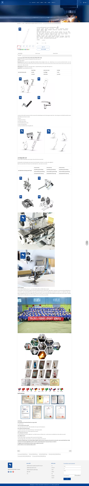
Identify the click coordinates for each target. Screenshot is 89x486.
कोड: (53, 53)
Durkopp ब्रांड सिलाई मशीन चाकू (22, 454)
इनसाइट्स (53, 475)
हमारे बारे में (33, 2)
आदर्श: (18, 53)
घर (30, 2)
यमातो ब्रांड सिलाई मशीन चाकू (43, 454)
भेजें (67, 478)
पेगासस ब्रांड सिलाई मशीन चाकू (33, 454)
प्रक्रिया (41, 2)
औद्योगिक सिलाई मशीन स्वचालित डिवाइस (32, 469)
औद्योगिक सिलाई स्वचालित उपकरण (31, 467)
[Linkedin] (11, 472)
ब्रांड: (36, 53)
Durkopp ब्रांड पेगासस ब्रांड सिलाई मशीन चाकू (39, 456)
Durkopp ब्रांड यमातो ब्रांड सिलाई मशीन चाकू (24, 456)
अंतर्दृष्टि (49, 2)
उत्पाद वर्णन (19, 55)
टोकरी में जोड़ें (43, 49)
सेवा (52, 473)
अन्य (27, 473)
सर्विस (45, 2)
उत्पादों (38, 2)
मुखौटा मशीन (28, 471)
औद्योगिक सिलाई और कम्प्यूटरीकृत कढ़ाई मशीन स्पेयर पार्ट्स (34, 465)
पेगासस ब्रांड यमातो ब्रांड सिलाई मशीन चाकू (54, 454)
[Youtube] (13, 472)
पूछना (42, 46)
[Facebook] (8, 472)
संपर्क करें (53, 2)
